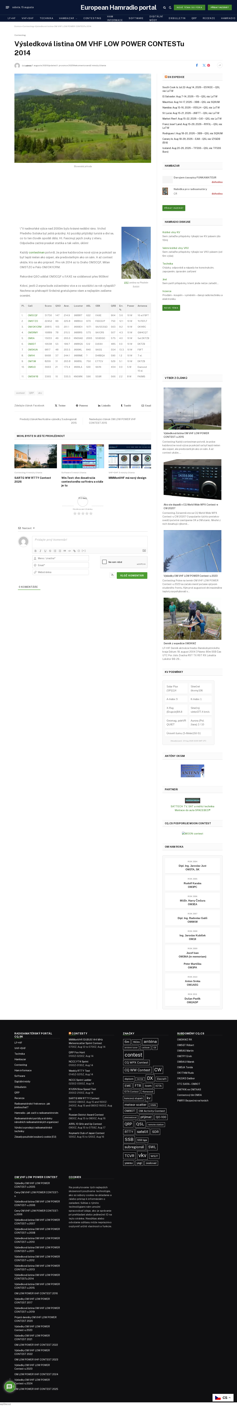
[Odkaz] (74, 551)
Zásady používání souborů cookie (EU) (35, 1136)
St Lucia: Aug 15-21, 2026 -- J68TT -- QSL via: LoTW (190, 113)
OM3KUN (33, 349)
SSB (129, 1139)
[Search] (165, 7)
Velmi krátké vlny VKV (175, 248)
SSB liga (142, 1140)
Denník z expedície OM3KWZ (180, 643)
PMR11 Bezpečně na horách (192, 1100)
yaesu (129, 1163)
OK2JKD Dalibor (186, 1078)
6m (127, 1042)
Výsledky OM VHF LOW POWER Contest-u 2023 (191, 575)
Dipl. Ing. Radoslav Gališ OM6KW (192, 920)
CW (158, 1069)
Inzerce (166, 291)
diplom (129, 1078)
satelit (142, 1131)
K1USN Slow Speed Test (82, 1089)
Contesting (92, 18)
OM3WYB (33, 376)
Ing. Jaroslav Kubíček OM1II (193, 937)
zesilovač (151, 1163)
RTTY (129, 1132)
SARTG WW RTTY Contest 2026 (32, 479)
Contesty (79, 1033)
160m (136, 1042)
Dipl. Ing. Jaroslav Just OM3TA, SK (192, 867)
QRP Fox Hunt (77, 1052)
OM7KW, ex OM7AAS (189, 1089)
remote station (156, 1124)
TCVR (129, 1156)
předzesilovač (130, 1117)
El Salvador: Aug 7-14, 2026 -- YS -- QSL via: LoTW (189, 96)
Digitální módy (156, 18)
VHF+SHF (28, 18)
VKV (126, 282)
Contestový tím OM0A (189, 1095)
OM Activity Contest (152, 1111)
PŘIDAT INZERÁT (174, 208)
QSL (140, 1124)
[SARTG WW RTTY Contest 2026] (35, 456)
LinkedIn (105, 405)
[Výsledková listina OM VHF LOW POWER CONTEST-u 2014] (82, 118)
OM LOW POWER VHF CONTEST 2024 (36, 1374)
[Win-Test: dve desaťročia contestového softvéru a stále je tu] (82, 456)
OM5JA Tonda (185, 1067)
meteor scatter (136, 1104)
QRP (194, 18)
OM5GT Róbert (185, 1045)
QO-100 (161, 1117)
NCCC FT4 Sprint (78, 1061)
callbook (146, 1047)
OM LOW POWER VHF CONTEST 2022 (36, 1344)
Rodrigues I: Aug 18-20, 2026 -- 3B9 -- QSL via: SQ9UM (192, 133)
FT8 (138, 1085)
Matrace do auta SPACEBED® (192, 810)
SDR (155, 1132)
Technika (46, 18)
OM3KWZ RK (184, 1039)
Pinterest (213, 65)
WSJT (154, 1156)
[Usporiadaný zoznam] (55, 551)
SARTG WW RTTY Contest (84, 1098)
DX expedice (176, 77)
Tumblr (126, 405)
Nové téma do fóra (189, 7)
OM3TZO (33, 321)
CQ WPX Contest (136, 1062)
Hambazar (66, 18)
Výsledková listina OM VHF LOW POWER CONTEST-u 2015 (186, 435)
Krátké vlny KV (171, 232)
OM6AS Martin (185, 1050)
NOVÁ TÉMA (171, 308)
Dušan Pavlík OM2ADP (192, 1000)
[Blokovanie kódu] (69, 551)
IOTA (158, 1085)
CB (154, 1047)
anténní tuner (131, 1047)
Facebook (202, 65)
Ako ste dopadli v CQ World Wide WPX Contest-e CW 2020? (191, 506)
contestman (37, 252)
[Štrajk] (50, 551)
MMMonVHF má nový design (127, 478)
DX (150, 1078)
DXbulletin (177, 18)
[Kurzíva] (40, 551)
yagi (139, 1163)
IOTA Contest (131, 1091)
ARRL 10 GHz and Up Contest (85, 1124)
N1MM (153, 1105)
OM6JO (32, 367)
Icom (148, 1085)
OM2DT (32, 344)
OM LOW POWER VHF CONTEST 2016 (36, 1293)
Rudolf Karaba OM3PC (192, 885)
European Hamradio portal (118, 7)
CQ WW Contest (137, 1070)
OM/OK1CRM (34, 327)
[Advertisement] (83, 200)
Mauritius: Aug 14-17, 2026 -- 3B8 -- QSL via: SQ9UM (191, 102)
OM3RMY (33, 332)
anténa (150, 1041)
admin (28, 65)
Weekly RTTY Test (79, 1070)
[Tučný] (35, 551)
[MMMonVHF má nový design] (130, 456)
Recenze (209, 18)
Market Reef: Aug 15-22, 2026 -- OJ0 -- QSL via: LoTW (192, 118)
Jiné (164, 279)
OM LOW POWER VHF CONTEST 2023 (36, 1359)
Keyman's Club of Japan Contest (87, 1133)
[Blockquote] (64, 551)
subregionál (134, 1147)
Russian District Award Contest (86, 1114)
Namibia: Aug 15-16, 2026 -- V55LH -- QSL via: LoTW (191, 107)
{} (79, 550)
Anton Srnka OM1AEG (192, 983)
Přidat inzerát (220, 7)
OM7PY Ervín (184, 1056)
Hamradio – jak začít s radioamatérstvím (36, 1112)
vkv (40, 393)
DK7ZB (140, 1079)
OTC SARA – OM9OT (188, 1084)
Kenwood (147, 1091)
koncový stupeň (133, 1098)
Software (136, 18)
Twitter (61, 405)
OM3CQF (33, 315)
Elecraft (162, 1079)
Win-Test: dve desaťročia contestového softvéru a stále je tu (82, 481)
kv (149, 1098)
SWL (152, 1147)
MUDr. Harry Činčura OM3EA (192, 902)
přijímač (146, 1117)
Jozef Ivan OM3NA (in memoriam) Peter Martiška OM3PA (192, 960)
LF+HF (12, 18)
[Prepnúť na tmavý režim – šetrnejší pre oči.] (170, 7)
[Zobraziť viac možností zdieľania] (220, 65)
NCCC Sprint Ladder (80, 1080)
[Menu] (7, 7)
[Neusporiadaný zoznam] (59, 551)
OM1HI (31, 355)
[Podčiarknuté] (45, 551)
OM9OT (130, 1111)
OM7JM (32, 361)
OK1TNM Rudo (185, 1072)
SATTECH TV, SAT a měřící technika (192, 806)
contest (20, 393)
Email (147, 405)
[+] (84, 550)
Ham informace (115, 18)
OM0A (31, 338)
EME (128, 1085)
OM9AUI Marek (185, 1061)
